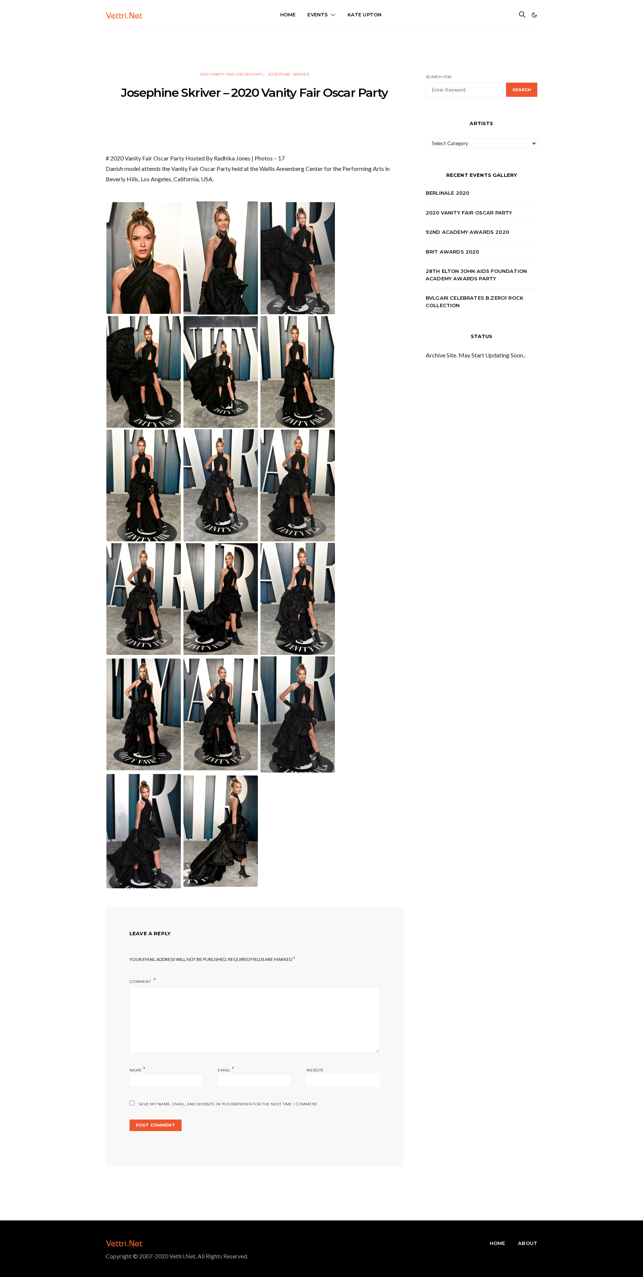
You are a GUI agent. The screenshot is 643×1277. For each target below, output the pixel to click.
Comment (140, 981)
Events (317, 14)
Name (137, 1069)
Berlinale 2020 (447, 193)
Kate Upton (365, 14)
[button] (534, 15)
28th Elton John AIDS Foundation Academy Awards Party (476, 274)
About (527, 1243)
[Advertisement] (321, 46)
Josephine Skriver (288, 74)
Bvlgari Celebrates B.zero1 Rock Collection (474, 301)
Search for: (439, 76)
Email (226, 1069)
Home (288, 14)
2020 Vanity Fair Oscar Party (231, 74)
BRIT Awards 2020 (452, 252)
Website (315, 1070)
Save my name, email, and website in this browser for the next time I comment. (228, 1104)
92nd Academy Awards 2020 (467, 232)
